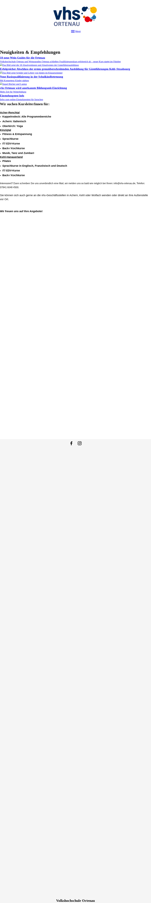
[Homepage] (75, 14)
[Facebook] (71, 443)
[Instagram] (80, 443)
